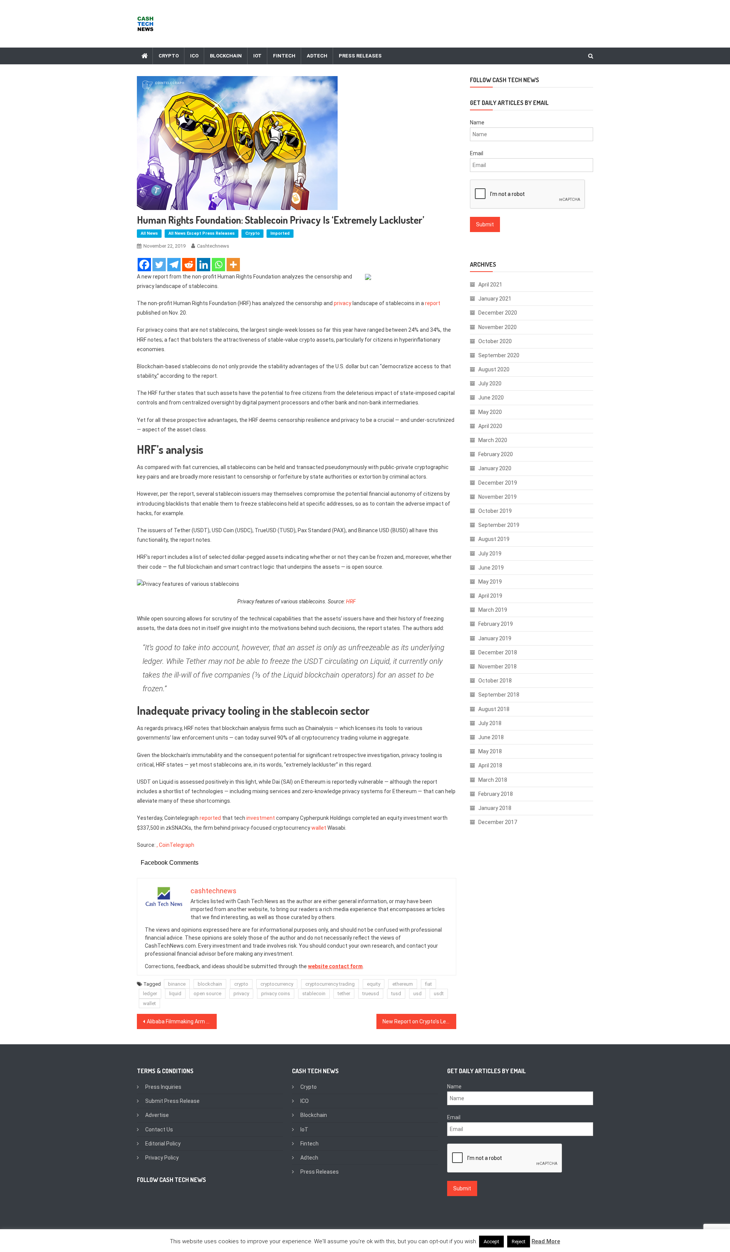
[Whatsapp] (218, 264)
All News (149, 233)
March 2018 (492, 780)
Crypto (169, 56)
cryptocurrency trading (330, 984)
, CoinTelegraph (175, 845)
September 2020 (498, 355)
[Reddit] (188, 264)
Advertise (157, 1115)
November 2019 (497, 497)
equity (373, 984)
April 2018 (490, 765)
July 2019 (489, 553)
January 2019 (494, 638)
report (432, 303)
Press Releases (360, 56)
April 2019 (490, 596)
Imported (280, 233)
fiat (428, 984)
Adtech (317, 56)
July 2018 (489, 723)
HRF (351, 601)
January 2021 (494, 299)
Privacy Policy (162, 1158)
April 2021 (490, 285)
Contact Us (159, 1129)
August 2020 (493, 369)
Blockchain (226, 56)
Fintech (284, 56)
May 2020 (490, 412)
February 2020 (495, 454)
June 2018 (491, 737)
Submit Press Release (172, 1101)
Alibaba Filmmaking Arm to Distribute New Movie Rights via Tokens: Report (182, 1021)
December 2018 (497, 652)
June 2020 (491, 398)
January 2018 (494, 808)
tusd (396, 993)
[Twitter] (159, 264)
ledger (150, 993)
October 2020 (495, 341)
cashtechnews (213, 246)
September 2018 (498, 695)
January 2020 (494, 468)
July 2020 (489, 383)
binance (177, 984)
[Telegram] (174, 264)
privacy (342, 303)
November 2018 (497, 666)
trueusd (370, 993)
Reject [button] (518, 1241)
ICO (194, 56)
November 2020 (497, 327)
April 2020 (490, 426)
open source (207, 993)
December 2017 (497, 822)
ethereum (402, 984)
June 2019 (491, 568)
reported (210, 818)
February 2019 (495, 624)
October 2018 (495, 681)
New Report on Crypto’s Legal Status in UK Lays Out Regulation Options (419, 1021)
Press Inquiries (163, 1087)
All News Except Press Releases (201, 233)
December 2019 (497, 483)
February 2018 (495, 794)
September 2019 (498, 525)
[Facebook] (144, 264)
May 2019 (490, 582)
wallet (318, 828)
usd (417, 993)
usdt (439, 993)
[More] (233, 264)
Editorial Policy (163, 1144)
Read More (546, 1241)
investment (260, 818)
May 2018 (490, 751)
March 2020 (492, 440)
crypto (241, 984)
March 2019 (492, 610)
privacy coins (275, 993)
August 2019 (493, 539)
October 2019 (495, 511)
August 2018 (493, 709)
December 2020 (497, 313)
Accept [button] (491, 1241)
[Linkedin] (203, 264)
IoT (257, 56)
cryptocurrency (276, 984)
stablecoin (313, 993)
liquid (175, 993)
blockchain (210, 984)
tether (344, 993)
